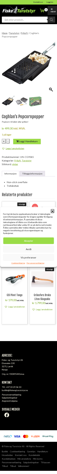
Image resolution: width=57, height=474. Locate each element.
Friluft (24, 33)
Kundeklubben (9, 458)
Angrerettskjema (9, 401)
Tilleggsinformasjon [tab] (32, 173)
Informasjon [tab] (10, 173)
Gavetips (31, 451)
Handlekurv (42, 451)
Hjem (4, 33)
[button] (52, 210)
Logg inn (50, 2)
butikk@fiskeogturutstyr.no (15, 390)
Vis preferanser (28, 257)
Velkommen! (23, 466)
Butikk (5, 451)
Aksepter (28, 240)
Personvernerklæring (35, 263)
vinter (15, 164)
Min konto (38, 458)
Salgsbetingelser (9, 397)
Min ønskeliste (24, 458)
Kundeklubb (34, 455)
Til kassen (45, 462)
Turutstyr (14, 33)
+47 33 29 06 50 (13, 387)
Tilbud (5, 466)
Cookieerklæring (18, 263)
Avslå (28, 249)
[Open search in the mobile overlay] (28, 20)
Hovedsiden (7, 455)
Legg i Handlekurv (28, 141)
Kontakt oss (38, 2)
